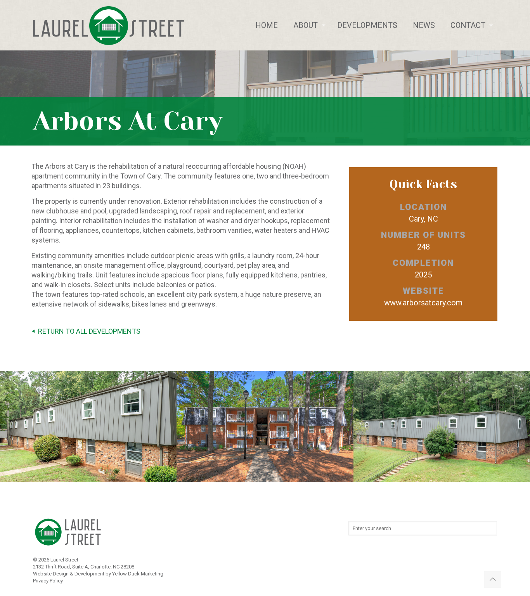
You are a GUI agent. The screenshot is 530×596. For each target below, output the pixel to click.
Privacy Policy (48, 581)
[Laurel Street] (108, 25)
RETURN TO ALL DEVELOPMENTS (89, 331)
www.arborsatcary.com (423, 302)
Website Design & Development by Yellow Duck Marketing (98, 574)
